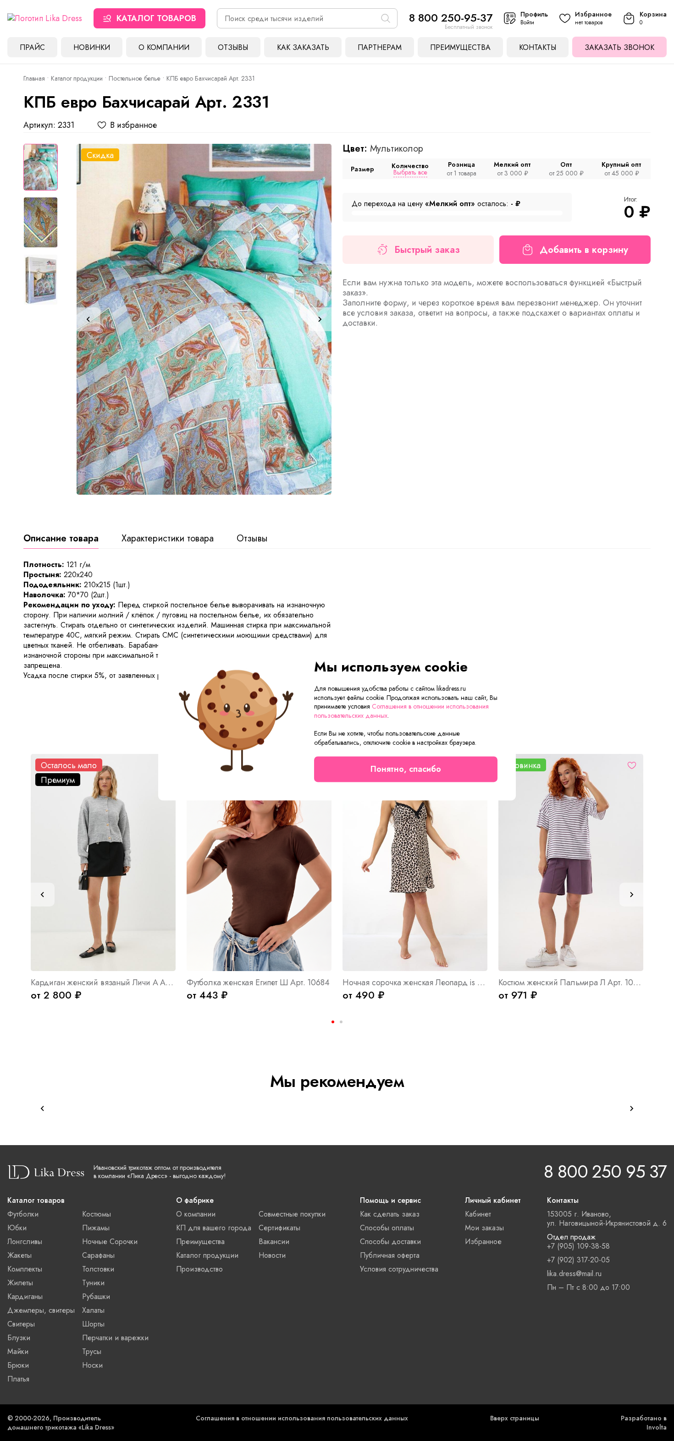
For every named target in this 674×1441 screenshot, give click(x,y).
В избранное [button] (133, 125)
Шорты (93, 1324)
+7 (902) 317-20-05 (578, 1260)
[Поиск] (385, 18)
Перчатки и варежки (115, 1337)
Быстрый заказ (427, 250)
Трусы (91, 1351)
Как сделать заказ (390, 1214)
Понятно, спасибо (405, 769)
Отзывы (233, 47)
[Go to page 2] (341, 1022)
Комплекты (24, 1269)
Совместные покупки (292, 1214)
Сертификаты (279, 1228)
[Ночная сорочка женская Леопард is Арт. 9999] (415, 862)
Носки (92, 1365)
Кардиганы (25, 1296)
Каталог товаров (156, 18)
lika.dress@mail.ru (574, 1273)
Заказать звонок (619, 47)
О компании (163, 47)
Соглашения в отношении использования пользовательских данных (302, 1418)
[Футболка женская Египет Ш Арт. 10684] (259, 862)
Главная (34, 78)
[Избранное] (632, 765)
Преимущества (460, 47)
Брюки (18, 1365)
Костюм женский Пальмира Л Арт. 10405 (570, 982)
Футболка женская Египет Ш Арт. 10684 (258, 982)
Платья (18, 1379)
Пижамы (96, 1228)
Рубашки (96, 1296)
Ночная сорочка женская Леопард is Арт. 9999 (415, 982)
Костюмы (96, 1214)
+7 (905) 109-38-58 (578, 1246)
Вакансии (274, 1241)
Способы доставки (390, 1241)
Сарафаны (98, 1255)
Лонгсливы (24, 1241)
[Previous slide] (88, 319)
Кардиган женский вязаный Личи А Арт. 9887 (103, 982)
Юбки (17, 1228)
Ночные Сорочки (110, 1241)
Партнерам (380, 47)
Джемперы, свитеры (41, 1310)
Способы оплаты (387, 1228)
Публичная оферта (390, 1255)
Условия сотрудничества (399, 1269)
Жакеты (19, 1255)
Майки (17, 1351)
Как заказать (303, 47)
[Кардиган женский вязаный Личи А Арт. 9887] (103, 862)
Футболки (23, 1214)
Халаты (93, 1310)
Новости (272, 1255)
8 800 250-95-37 (450, 18)
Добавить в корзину (584, 250)
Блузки (18, 1337)
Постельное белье (134, 78)
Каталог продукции (77, 78)
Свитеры (21, 1324)
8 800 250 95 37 (605, 1171)
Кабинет (478, 1214)
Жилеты (20, 1282)
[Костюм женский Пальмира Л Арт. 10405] (570, 862)
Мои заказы (484, 1228)
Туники (93, 1282)
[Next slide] (319, 319)
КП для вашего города (213, 1228)
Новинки (91, 47)
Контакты (537, 47)
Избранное (483, 1241)
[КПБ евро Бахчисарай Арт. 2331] (204, 319)
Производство (199, 1269)
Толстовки (98, 1269)
